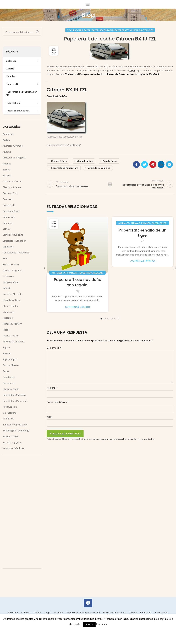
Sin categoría (9, 412)
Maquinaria (8, 311)
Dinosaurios (9, 216)
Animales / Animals (62, 272)
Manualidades (84, 160)
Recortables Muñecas (14, 394)
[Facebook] (88, 603)
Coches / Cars (75, 30)
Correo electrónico (58, 401)
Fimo (5, 258)
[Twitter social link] (144, 164)
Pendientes (9, 377)
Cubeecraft (9, 205)
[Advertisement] (22, 511)
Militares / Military (12, 323)
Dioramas (8, 222)
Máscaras (8, 317)
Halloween (8, 276)
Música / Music (10, 335)
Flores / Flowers (11, 264)
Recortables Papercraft (114, 30)
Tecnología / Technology (16, 430)
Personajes (9, 383)
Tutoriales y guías (12, 442)
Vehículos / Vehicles (141, 30)
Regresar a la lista (110, 184)
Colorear (7, 199)
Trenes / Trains (11, 436)
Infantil (146, 223)
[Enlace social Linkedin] (161, 164)
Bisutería (7, 175)
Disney (6, 228)
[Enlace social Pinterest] (152, 164)
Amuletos (8, 133)
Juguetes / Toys (11, 300)
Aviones (7, 163)
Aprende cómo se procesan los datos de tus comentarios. (124, 439)
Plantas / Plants (11, 389)
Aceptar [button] (89, 624)
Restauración (10, 406)
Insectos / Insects (12, 294)
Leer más (101, 624)
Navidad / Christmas (13, 341)
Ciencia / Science (12, 187)
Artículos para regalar (88, 272)
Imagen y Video (11, 282)
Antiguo (7, 151)
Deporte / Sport (11, 211)
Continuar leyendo (77, 307)
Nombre (52, 387)
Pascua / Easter (11, 365)
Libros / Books (10, 305)
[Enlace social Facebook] (136, 164)
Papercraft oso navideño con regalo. (77, 282)
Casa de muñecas (12, 181)
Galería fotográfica (13, 270)
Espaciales (8, 246)
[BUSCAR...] (37, 32)
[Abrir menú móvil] (88, 4)
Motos (6, 329)
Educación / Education (14, 240)
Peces (6, 371)
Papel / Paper (91, 30)
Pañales (7, 353)
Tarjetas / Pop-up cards (15, 424)
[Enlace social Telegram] (169, 164)
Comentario (54, 347)
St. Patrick (8, 418)
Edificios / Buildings (13, 234)
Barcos (6, 169)
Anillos (6, 139)
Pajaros (6, 347)
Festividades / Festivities (16, 252)
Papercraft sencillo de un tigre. (143, 233)
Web (49, 416)
